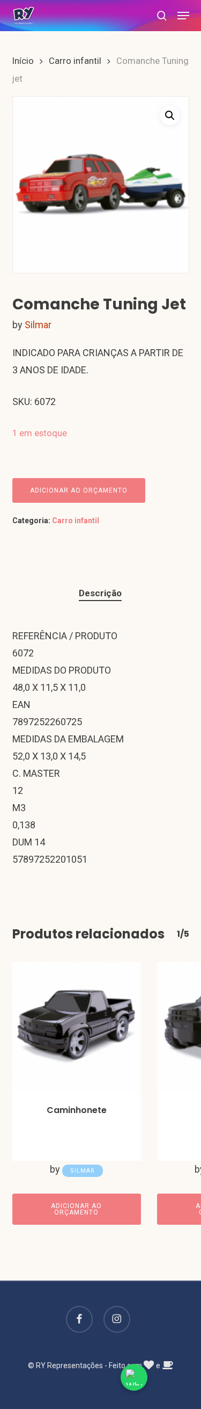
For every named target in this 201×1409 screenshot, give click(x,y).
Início (23, 61)
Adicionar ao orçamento (79, 490)
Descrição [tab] (100, 593)
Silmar (38, 324)
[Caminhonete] (76, 1026)
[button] (183, 15)
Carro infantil (75, 61)
